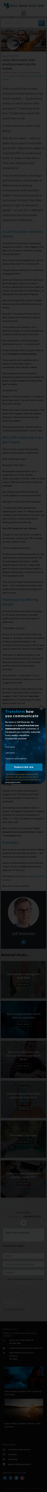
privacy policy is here (12, 782)
